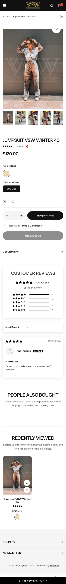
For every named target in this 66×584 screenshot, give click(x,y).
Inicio (5, 16)
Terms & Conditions (31, 225)
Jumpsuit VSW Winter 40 (17, 500)
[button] (8, 146)
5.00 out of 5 (42, 282)
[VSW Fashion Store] (33, 5)
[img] (13, 341)
